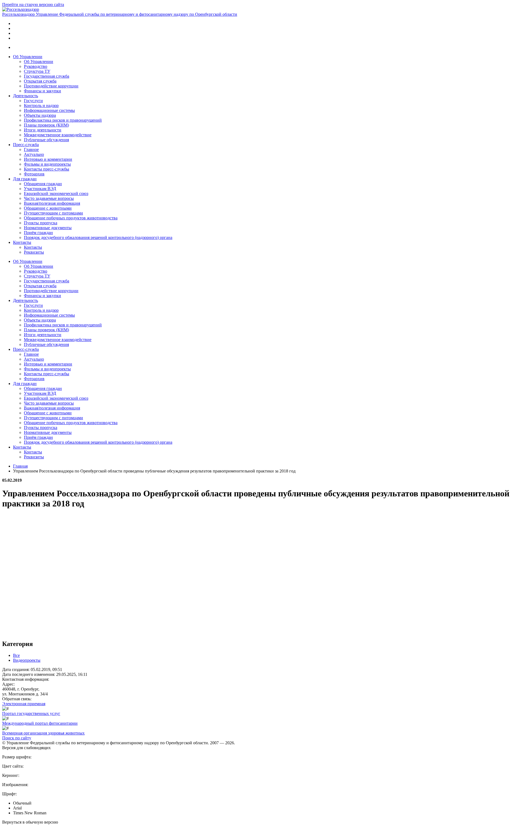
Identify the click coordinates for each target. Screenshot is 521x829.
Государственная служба (46, 76)
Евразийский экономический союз (56, 193)
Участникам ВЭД (40, 188)
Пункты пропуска (40, 222)
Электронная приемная (23, 703)
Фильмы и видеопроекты (47, 164)
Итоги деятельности (42, 130)
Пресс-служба (26, 144)
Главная (20, 466)
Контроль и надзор (41, 105)
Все (16, 655)
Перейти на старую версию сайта (33, 4)
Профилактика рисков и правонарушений (63, 120)
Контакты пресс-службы (46, 169)
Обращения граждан (43, 183)
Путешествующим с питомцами (53, 213)
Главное (31, 149)
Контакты (22, 242)
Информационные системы (49, 110)
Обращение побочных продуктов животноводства (70, 218)
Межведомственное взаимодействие (57, 135)
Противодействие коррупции (51, 86)
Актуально (34, 154)
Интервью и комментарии (48, 159)
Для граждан (25, 178)
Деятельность (25, 95)
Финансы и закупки (42, 91)
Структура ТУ (37, 71)
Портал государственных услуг (31, 713)
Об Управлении (27, 56)
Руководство (35, 66)
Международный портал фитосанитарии (40, 723)
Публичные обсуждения (46, 139)
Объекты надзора (40, 115)
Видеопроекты (26, 660)
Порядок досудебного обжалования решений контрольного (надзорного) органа (98, 237)
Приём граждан (38, 232)
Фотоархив (34, 174)
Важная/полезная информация (52, 203)
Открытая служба (40, 81)
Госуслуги (33, 100)
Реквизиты (34, 252)
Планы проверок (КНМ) (46, 125)
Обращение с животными (48, 208)
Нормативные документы (48, 227)
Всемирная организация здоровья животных (43, 733)
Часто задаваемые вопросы (49, 198)
